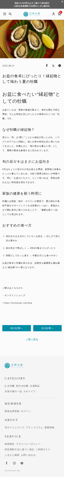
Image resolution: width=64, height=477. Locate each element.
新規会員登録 (12, 411)
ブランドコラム (34, 427)
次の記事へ (47, 328)
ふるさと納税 (12, 455)
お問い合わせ (28, 455)
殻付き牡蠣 (22, 386)
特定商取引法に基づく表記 (19, 449)
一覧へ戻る (32, 339)
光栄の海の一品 (13, 391)
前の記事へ (16, 328)
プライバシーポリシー (28, 444)
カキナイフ (29, 391)
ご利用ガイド (43, 449)
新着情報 (49, 427)
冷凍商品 (35, 386)
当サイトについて (14, 427)
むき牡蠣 (9, 386)
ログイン (26, 411)
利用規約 (9, 444)
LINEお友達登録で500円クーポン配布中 (32, 5)
